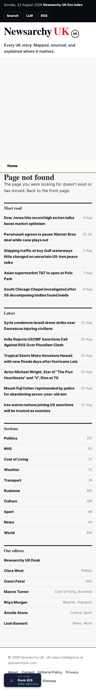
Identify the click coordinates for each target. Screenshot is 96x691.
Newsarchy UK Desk (22, 560)
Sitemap (49, 681)
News (9, 522)
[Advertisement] (48, 109)
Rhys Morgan (15, 602)
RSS (44, 16)
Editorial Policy (50, 672)
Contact (27, 672)
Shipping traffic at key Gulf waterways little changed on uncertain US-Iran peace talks (41, 256)
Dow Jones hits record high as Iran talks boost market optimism (39, 221)
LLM (29, 16)
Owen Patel (14, 581)
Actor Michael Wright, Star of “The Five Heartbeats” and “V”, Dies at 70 (38, 375)
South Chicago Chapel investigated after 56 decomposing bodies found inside (40, 292)
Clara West (14, 570)
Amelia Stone (16, 613)
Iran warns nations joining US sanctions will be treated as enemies (38, 408)
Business (12, 491)
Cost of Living (16, 459)
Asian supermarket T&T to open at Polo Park (38, 276)
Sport (9, 512)
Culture (10, 501)
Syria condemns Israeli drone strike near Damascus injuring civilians (39, 326)
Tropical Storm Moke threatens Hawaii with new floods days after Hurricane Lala (41, 358)
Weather (11, 470)
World (9, 533)
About (13, 672)
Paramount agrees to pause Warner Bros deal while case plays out (40, 237)
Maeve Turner (16, 592)
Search (12, 16)
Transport (12, 480)
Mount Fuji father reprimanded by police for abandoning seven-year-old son (39, 391)
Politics (10, 438)
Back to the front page (48, 190)
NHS (8, 448)
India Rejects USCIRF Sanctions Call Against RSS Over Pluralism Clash (35, 342)
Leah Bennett (16, 623)
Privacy (72, 672)
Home (12, 166)
